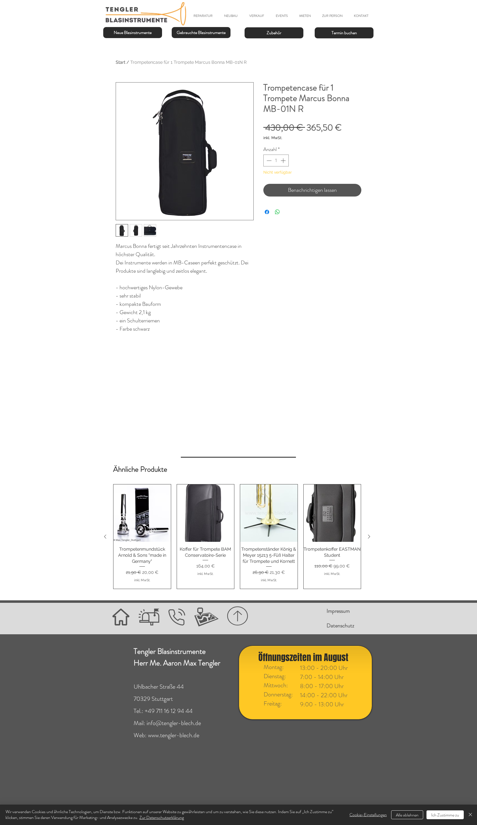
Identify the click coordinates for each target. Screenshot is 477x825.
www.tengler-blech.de (173, 735)
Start (120, 62)
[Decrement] (268, 160)
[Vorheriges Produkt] (105, 536)
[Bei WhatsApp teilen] (277, 212)
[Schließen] (470, 815)
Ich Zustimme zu (445, 815)
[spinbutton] (276, 160)
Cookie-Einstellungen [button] (368, 814)
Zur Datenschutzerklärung (161, 817)
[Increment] (283, 160)
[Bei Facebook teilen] (267, 212)
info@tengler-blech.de (174, 723)
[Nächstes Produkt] (369, 536)
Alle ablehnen (407, 815)
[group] (237, 536)
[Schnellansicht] (142, 513)
